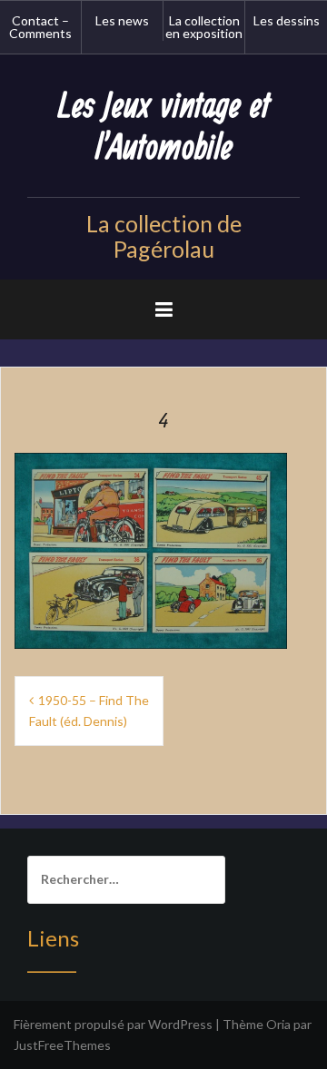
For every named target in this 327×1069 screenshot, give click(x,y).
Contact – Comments (40, 27)
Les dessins (286, 20)
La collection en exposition (204, 27)
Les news (122, 20)
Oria (278, 1024)
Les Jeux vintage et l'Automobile (164, 127)
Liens (53, 938)
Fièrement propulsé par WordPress (113, 1024)
